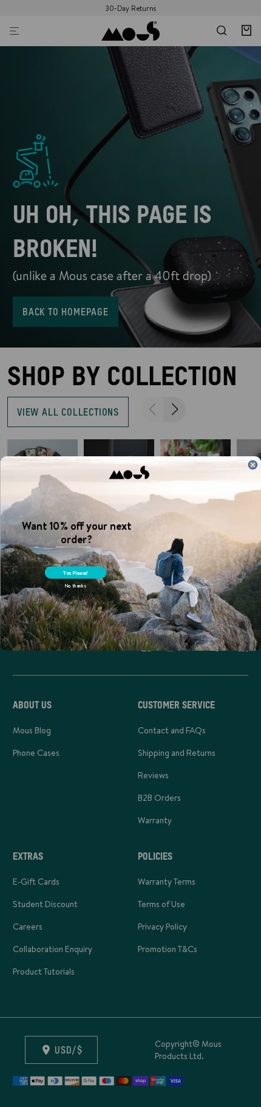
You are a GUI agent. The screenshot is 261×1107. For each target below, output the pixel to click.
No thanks (75, 586)
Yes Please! (75, 573)
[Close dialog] (252, 465)
